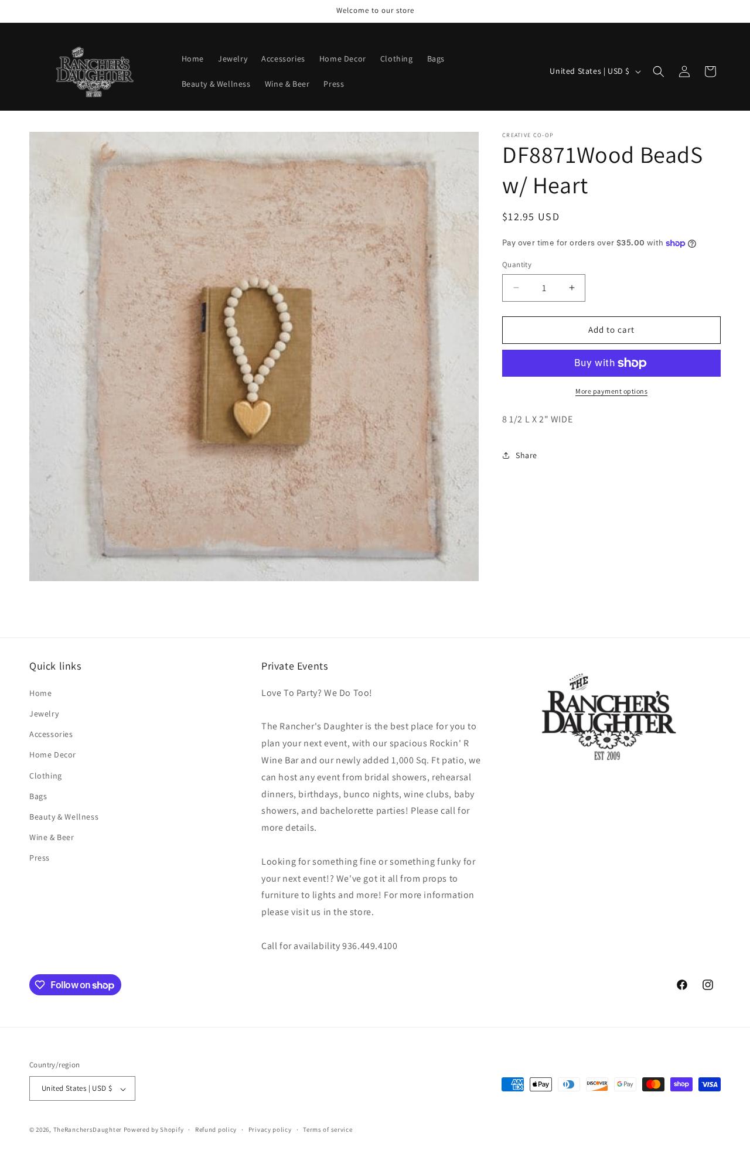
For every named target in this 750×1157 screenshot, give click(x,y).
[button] (658, 71)
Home (40, 692)
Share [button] (526, 455)
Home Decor (52, 754)
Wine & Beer (51, 837)
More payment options (611, 391)
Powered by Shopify (154, 1130)
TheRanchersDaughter (87, 1130)
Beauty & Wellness (63, 816)
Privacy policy (270, 1129)
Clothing (45, 775)
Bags (38, 795)
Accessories (51, 734)
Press (39, 857)
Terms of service (327, 1129)
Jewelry (44, 713)
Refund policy (216, 1129)
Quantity (516, 264)
